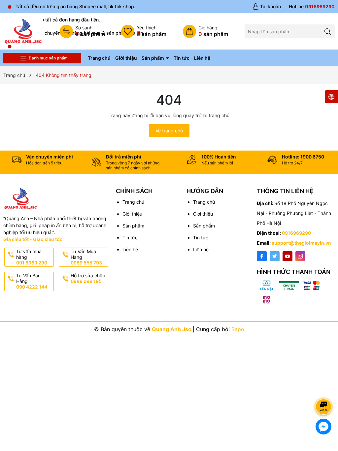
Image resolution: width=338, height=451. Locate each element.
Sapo (237, 329)
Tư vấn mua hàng (31, 257)
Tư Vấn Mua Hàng (86, 257)
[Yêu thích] (143, 31)
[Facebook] (262, 256)
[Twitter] (275, 256)
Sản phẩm (153, 58)
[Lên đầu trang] (324, 389)
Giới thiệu (126, 58)
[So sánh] (82, 31)
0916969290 (296, 233)
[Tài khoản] (267, 6)
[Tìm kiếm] (328, 31)
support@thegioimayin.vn (301, 243)
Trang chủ (99, 58)
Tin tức (181, 58)
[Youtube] (287, 256)
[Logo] (23, 31)
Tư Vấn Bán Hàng (31, 281)
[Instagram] (300, 256)
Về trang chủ (169, 130)
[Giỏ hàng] (205, 31)
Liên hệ (202, 58)
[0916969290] (312, 6)
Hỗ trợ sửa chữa (88, 278)
